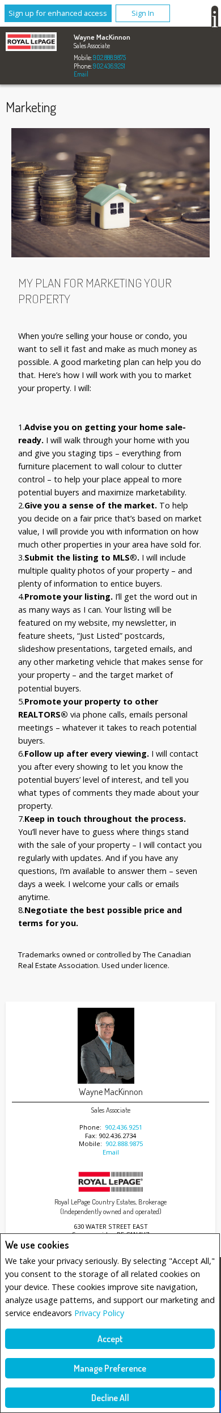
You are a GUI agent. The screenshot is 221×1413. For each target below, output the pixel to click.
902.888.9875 (109, 57)
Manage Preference (110, 1368)
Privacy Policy (99, 1313)
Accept (110, 1338)
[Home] (31, 43)
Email (81, 74)
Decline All (110, 1397)
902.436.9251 (109, 66)
